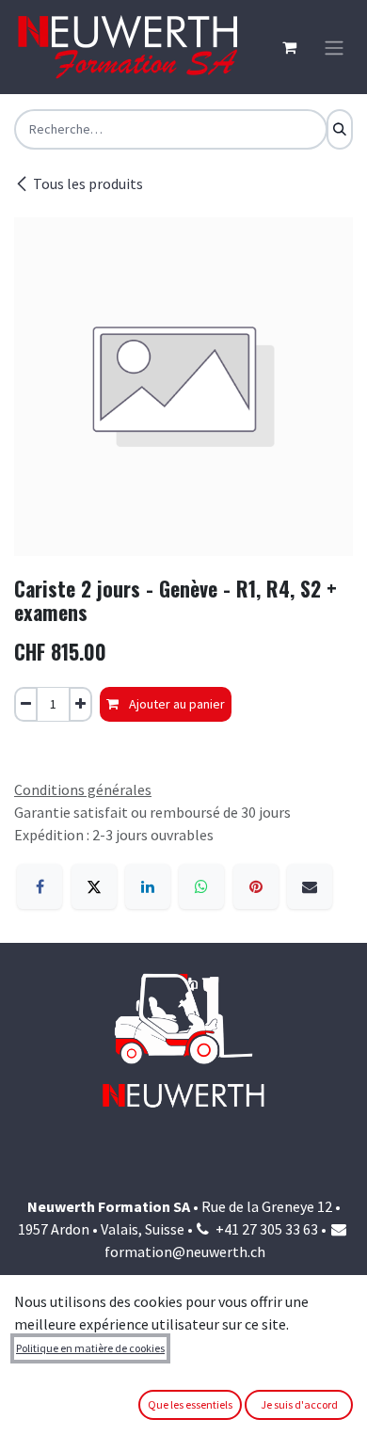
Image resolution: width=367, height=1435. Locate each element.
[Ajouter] (80, 704)
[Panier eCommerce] (289, 47)
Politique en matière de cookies (90, 1348)
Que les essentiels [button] (190, 1404)
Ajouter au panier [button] (175, 703)
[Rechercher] (340, 129)
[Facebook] (39, 886)
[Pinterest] (256, 886)
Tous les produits (88, 183)
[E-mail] (309, 886)
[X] (94, 886)
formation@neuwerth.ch (184, 1251)
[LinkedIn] (147, 886)
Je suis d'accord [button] (299, 1404)
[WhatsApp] (201, 886)
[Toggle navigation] (334, 47)
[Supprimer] (26, 704)
